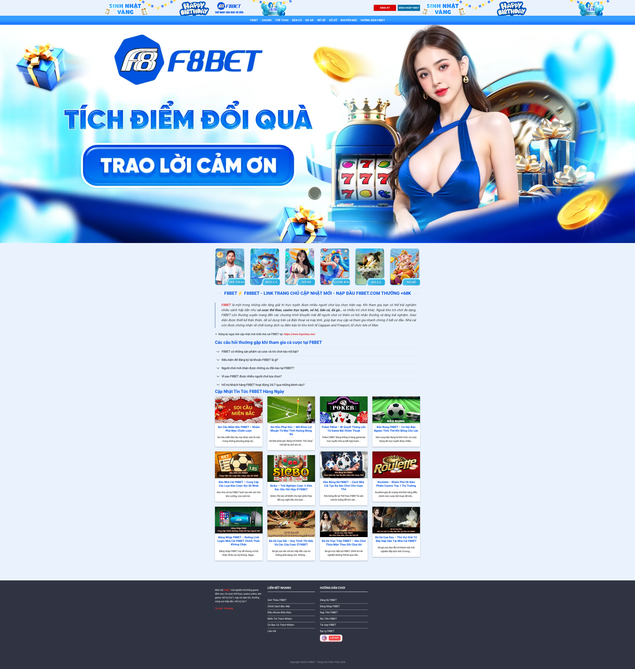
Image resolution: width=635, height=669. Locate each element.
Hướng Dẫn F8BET (373, 20)
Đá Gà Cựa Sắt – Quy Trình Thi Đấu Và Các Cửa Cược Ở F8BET (291, 542)
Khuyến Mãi (349, 20)
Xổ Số (333, 20)
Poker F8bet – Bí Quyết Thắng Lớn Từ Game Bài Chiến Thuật (344, 429)
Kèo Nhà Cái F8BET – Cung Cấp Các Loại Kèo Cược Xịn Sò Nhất (239, 484)
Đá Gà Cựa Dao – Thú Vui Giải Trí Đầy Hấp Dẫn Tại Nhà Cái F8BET (396, 539)
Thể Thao (282, 20)
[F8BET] (229, 8)
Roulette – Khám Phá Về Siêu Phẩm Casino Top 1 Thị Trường (396, 484)
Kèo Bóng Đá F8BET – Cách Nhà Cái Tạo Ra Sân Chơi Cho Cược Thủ (343, 486)
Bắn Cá (297, 20)
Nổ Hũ (321, 20)
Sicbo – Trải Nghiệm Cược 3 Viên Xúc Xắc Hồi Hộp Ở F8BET (291, 487)
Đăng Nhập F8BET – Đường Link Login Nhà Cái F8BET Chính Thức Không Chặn (238, 541)
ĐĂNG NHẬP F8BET (409, 7)
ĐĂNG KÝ (385, 7)
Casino (267, 20)
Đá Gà (309, 20)
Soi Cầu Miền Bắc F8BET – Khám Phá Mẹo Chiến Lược (239, 429)
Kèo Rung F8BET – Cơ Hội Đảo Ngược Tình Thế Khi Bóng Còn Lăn (396, 429)
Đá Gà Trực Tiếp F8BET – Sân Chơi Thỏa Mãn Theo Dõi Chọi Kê (344, 542)
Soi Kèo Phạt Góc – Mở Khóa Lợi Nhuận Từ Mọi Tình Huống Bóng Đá (291, 431)
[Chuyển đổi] (218, 351)
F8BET (254, 20)
